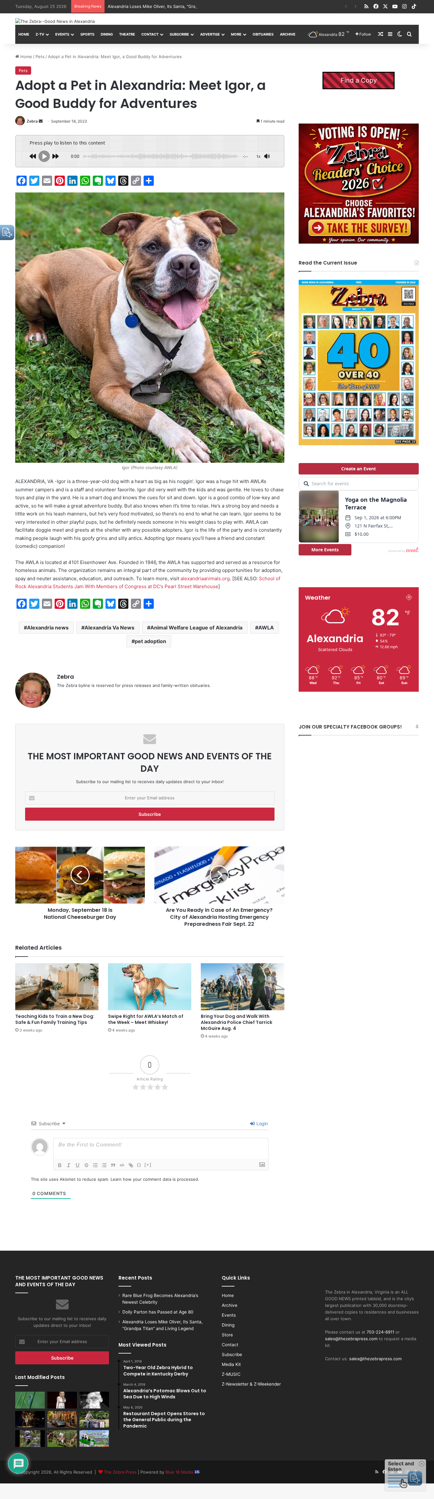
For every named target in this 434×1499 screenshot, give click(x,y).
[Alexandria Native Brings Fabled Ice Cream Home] (94, 1419)
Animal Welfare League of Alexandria (196, 627)
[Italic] (68, 1165)
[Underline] (77, 1165)
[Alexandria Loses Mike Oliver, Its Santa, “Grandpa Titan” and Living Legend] (94, 1400)
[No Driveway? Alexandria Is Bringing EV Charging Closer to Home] (62, 1419)
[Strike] (86, 1165)
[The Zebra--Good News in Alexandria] (55, 21)
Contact (150, 34)
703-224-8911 (380, 1331)
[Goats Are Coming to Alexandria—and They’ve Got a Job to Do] (62, 1438)
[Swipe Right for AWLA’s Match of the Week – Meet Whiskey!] (149, 986)
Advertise (210, 34)
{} (139, 1164)
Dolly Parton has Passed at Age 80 (157, 1311)
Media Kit (231, 1364)
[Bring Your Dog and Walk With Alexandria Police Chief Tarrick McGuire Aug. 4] (242, 986)
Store (227, 1334)
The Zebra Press (120, 1472)
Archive (287, 34)
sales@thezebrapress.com (351, 1338)
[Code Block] (122, 1165)
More (236, 34)
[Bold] (59, 1165)
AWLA (266, 627)
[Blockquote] (113, 1165)
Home (23, 34)
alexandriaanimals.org (205, 578)
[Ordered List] (95, 1165)
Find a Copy (359, 80)
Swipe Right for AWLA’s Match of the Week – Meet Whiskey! (145, 1019)
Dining (107, 34)
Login (261, 1123)
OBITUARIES (263, 34)
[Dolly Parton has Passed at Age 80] (62, 1400)
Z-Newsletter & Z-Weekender (251, 1384)
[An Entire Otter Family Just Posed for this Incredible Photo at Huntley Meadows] (30, 1438)
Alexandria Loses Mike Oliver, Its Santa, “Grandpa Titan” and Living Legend (181, 6)
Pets (40, 56)
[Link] (130, 1165)
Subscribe (179, 34)
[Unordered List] (104, 1165)
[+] (148, 1164)
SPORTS (87, 34)
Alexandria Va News (109, 627)
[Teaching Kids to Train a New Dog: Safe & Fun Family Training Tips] (56, 986)
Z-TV (40, 34)
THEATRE (127, 34)
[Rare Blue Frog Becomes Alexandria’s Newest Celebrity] (30, 1400)
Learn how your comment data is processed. (155, 1179)
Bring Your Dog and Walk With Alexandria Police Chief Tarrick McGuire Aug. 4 (236, 1022)
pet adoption (150, 641)
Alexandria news (48, 627)
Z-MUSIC (231, 1374)
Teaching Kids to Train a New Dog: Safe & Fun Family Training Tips (54, 1019)
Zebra (32, 121)
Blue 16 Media (180, 1472)
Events (62, 34)
